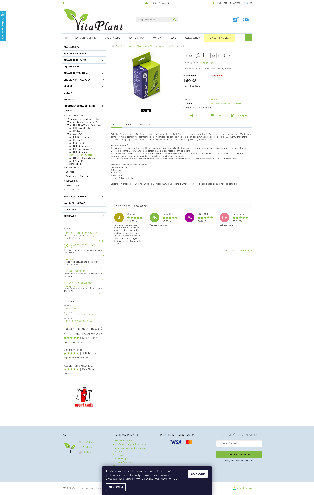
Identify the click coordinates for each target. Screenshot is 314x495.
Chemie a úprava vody (77, 79)
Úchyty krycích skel (77, 176)
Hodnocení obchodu (122, 462)
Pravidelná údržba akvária (81, 233)
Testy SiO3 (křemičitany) (79, 137)
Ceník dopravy (136, 38)
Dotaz (218, 115)
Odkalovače (72, 185)
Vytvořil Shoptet (244, 488)
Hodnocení (145, 125)
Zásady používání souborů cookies (130, 448)
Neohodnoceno (207, 63)
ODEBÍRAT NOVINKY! (239, 454)
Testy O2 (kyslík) (75, 131)
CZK (246, 3)
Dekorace (70, 216)
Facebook (87, 447)
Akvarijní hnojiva (75, 60)
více (101, 241)
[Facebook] (64, 3)
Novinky (69, 301)
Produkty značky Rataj (78, 314)
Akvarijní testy (75, 115)
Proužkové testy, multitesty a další (83, 119)
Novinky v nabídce (75, 53)
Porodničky (72, 190)
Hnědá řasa (71, 259)
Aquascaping (72, 66)
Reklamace (118, 451)
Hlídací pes (241, 115)
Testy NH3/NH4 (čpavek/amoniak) (84, 125)
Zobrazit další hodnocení (237, 250)
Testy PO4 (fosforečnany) (79, 149)
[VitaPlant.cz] (93, 20)
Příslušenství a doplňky (79, 106)
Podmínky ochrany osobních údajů (129, 444)
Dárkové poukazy (75, 203)
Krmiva (68, 86)
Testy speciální (74, 164)
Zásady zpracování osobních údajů (239, 460)
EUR (250, 3)
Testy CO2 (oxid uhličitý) (79, 128)
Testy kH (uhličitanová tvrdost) (82, 158)
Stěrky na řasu (74, 167)
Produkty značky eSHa (78, 321)
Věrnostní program (219, 38)
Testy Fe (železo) (75, 143)
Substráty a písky (75, 196)
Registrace (235, 3)
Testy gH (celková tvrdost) (80, 155)
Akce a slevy (71, 47)
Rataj (214, 99)
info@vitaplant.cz (91, 442)
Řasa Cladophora (75, 271)
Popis (116, 125)
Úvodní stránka (66, 38)
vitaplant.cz (88, 452)
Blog (173, 38)
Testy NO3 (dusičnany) (78, 146)
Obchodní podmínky (85, 38)
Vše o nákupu (112, 38)
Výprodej (70, 209)
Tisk (196, 115)
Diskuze (129, 125)
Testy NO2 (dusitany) (77, 152)
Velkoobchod (192, 38)
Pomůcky (69, 99)
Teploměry (72, 181)
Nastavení (116, 487)
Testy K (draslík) (75, 161)
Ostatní (68, 92)
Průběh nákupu (120, 459)
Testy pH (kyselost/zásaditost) (82, 122)
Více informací (169, 478)
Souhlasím (197, 473)
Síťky (69, 111)
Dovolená (70, 308)
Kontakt (157, 38)
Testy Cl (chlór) (74, 140)
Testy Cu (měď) (74, 134)
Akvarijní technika (76, 73)
